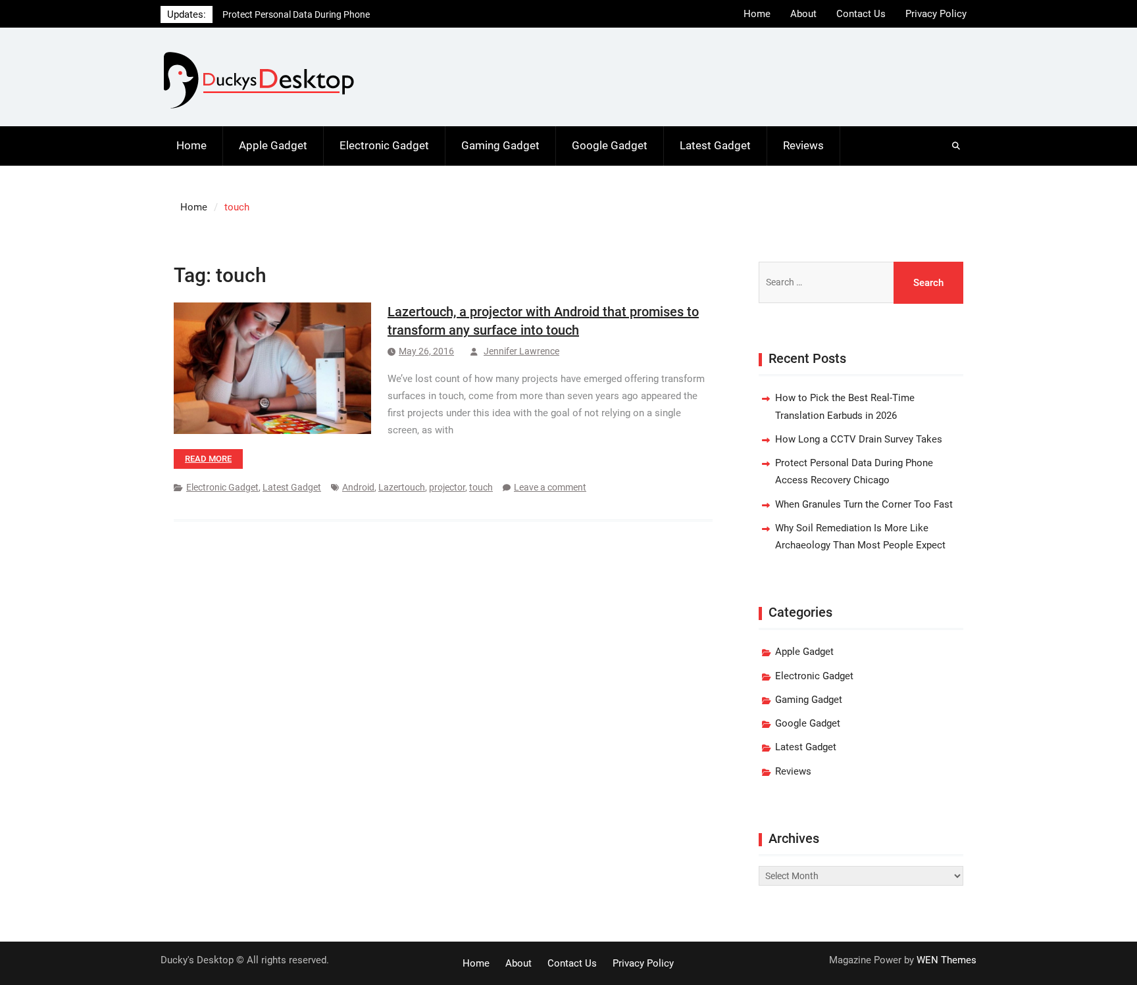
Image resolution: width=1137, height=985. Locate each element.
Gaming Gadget (500, 145)
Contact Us (861, 14)
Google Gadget (609, 145)
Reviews (803, 145)
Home (757, 14)
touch (481, 487)
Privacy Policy (936, 14)
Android (358, 487)
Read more (208, 459)
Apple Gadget (273, 145)
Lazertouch (401, 487)
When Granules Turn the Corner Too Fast (864, 504)
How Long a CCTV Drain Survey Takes (858, 439)
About (803, 14)
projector (447, 487)
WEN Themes (946, 960)
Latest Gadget (715, 145)
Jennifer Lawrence (521, 351)
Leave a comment (550, 487)
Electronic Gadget (384, 145)
